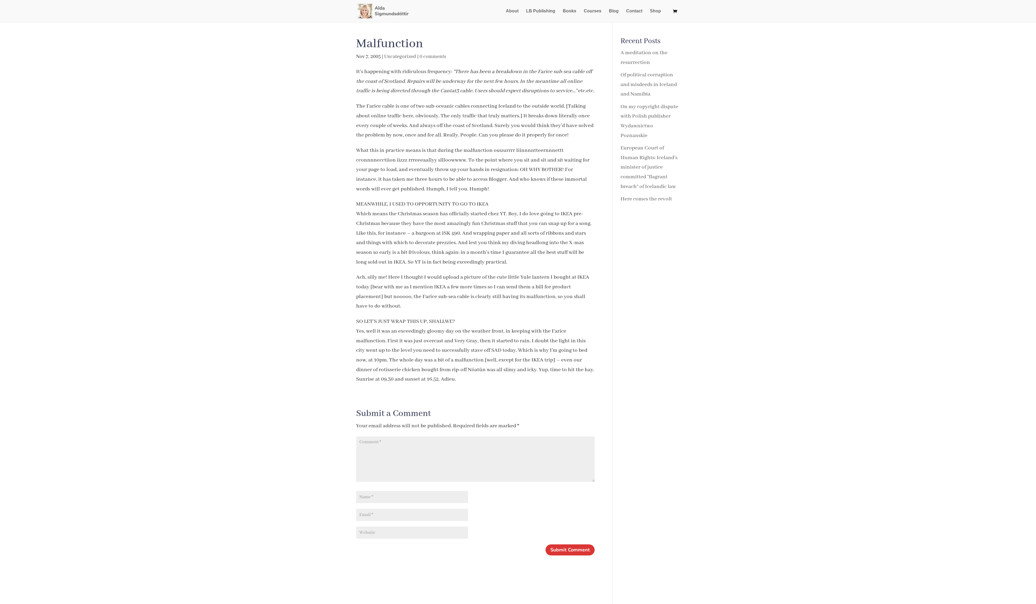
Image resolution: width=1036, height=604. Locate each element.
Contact (634, 11)
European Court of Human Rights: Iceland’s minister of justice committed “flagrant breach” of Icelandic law (649, 167)
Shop (655, 11)
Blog (614, 11)
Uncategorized (400, 56)
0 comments (433, 56)
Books (569, 11)
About (512, 11)
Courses (592, 11)
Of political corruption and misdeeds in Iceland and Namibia (649, 84)
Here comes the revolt (646, 199)
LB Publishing (540, 11)
